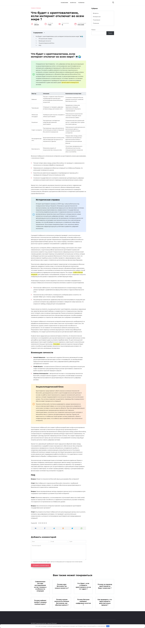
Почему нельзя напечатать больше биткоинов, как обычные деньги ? (61, 602)
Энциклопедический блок (46, 43)
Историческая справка (45, 38)
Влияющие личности (45, 41)
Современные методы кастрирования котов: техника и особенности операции (40, 586)
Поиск (93, 29)
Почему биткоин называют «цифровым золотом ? (83, 602)
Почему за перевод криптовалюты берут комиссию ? (105, 586)
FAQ (40, 45)
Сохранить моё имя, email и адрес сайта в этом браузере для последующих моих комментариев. (57, 561)
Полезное (81, 2)
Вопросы (73, 2)
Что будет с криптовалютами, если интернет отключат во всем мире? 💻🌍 (59, 36)
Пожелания (64, 2)
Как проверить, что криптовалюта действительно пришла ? (105, 602)
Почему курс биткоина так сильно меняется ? (62, 586)
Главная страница (36, 8)
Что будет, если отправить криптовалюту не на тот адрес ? (83, 586)
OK (108, 626)
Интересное (97, 16)
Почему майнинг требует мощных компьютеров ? (40, 602)
